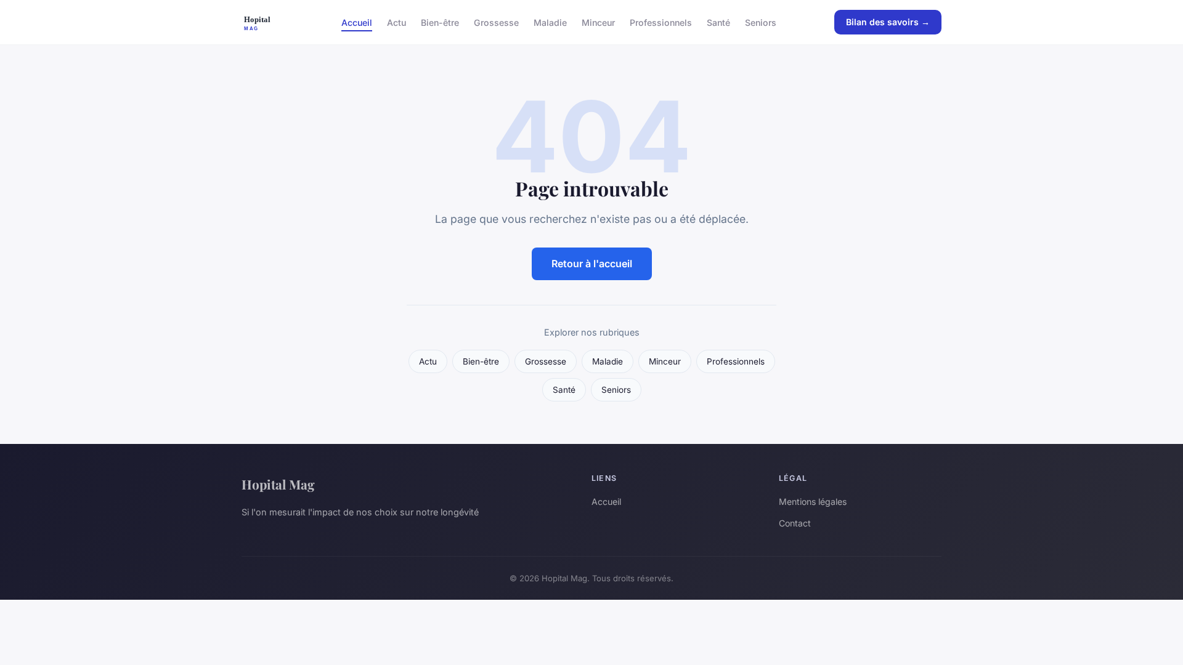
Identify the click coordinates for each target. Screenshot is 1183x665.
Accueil (356, 22)
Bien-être (440, 22)
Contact (795, 523)
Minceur (598, 22)
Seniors (760, 22)
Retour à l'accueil (591, 263)
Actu (396, 22)
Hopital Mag (278, 484)
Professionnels (661, 22)
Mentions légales (813, 501)
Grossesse (496, 22)
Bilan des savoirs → (888, 22)
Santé (718, 22)
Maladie (550, 22)
